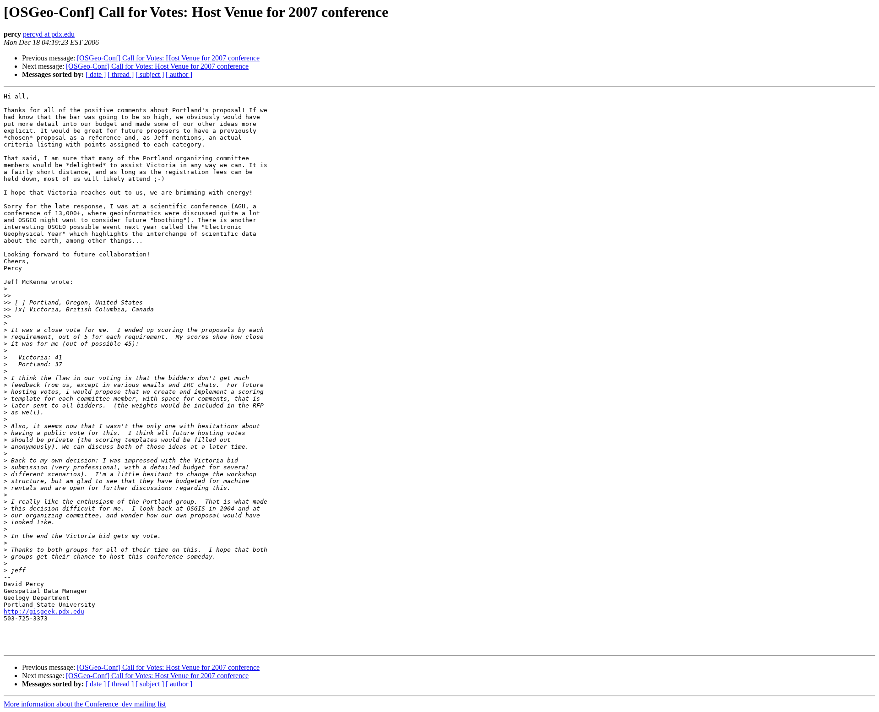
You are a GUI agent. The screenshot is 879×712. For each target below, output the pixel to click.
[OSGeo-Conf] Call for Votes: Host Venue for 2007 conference (168, 58)
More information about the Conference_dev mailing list (85, 704)
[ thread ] (121, 74)
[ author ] (179, 74)
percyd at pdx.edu (49, 34)
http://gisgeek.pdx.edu (44, 611)
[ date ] (96, 74)
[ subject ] (150, 74)
